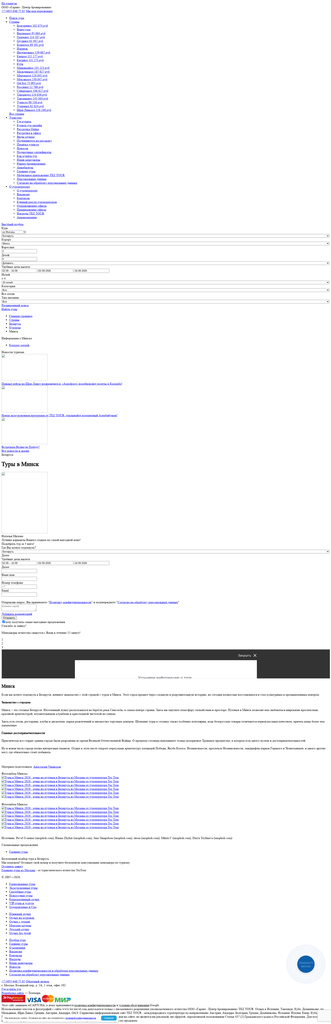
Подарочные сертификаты (34, 152)
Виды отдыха (25, 137)
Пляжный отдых (20, 914)
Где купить (24, 121)
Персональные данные (32, 179)
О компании (17, 947)
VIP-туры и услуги (21, 903)
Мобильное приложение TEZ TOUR (41, 175)
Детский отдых (19, 929)
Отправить (9, 617)
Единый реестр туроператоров (37, 202)
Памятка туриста (28, 144)
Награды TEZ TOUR (30, 213)
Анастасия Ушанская (47, 766)
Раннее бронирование (31, 163)
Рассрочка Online (28, 129)
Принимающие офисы (31, 209)
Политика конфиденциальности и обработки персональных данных (53, 970)
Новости (22, 148)
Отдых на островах (21, 918)
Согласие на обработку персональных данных (47, 183)
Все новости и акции (15, 451)
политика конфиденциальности (95, 1005)
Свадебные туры (20, 891)
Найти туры (9, 309)
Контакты (23, 198)
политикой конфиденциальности (81, 1018)
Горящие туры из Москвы (18, 870)
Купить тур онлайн (29, 125)
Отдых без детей (20, 933)
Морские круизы (20, 925)
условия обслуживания (134, 1005)
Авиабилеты (25, 167)
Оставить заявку (12, 866)
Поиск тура (16, 18)
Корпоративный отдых (24, 899)
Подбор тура (17, 940)
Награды (15, 959)
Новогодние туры (21, 895)
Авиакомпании (27, 217)
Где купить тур (11, 989)
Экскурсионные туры (23, 888)
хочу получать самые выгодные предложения (35, 622)
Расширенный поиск (15, 305)
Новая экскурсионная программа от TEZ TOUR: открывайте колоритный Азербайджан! (59, 415)
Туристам (15, 117)
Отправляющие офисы (32, 206)
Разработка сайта (13, 993)
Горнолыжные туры (22, 884)
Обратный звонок (37, 981)
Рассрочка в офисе (29, 133)
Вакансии (23, 194)
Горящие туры (26, 171)
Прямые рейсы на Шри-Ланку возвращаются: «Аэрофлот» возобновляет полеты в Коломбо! (62, 383)
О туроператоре (19, 186)
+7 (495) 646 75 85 (13, 11)
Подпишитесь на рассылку (34, 140)
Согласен (109, 1018)
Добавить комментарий (17, 614)
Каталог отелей (19, 345)
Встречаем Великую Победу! (21, 447)
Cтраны (14, 22)
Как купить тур (27, 156)
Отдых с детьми (19, 921)
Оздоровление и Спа (22, 907)
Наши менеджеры (28, 160)
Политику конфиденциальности (70, 602)
